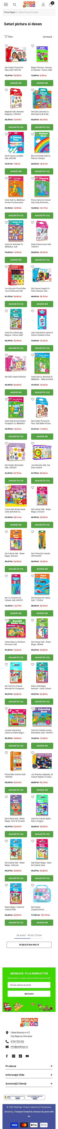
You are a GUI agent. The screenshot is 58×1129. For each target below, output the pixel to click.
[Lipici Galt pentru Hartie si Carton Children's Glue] (42, 319)
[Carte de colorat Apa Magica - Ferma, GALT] (16, 319)
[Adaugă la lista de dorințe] (6, 46)
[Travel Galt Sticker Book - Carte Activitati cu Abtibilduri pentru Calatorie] (16, 496)
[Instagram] (13, 1056)
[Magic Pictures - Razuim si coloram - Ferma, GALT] (42, 54)
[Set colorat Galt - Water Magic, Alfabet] (42, 628)
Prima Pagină (9, 12)
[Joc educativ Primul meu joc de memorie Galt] (16, 275)
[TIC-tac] (20, 1056)
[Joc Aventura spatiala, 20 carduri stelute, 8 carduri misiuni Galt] (42, 761)
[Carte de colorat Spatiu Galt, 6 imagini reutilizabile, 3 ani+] (42, 805)
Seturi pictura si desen (28, 12)
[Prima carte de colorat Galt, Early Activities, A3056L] (42, 186)
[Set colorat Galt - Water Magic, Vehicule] (16, 849)
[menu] (6, 4)
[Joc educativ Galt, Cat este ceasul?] (42, 451)
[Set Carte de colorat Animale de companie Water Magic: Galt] (16, 672)
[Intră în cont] (43, 4)
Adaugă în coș (16, 127)
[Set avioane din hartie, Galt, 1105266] (42, 584)
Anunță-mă (15, 83)
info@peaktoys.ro (19, 1046)
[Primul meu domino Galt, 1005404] (16, 761)
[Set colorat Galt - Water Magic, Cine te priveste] (16, 805)
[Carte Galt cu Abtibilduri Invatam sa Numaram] (16, 186)
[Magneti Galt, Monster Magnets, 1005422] (16, 98)
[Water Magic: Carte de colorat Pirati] (16, 893)
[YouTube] (27, 1056)
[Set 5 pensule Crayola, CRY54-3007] (42, 540)
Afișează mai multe (29, 945)
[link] (29, 1006)
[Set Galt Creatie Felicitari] (16, 363)
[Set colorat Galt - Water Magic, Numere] (16, 540)
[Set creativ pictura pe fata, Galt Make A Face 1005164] (42, 407)
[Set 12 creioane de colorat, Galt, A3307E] (16, 584)
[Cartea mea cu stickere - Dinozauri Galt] (16, 628)
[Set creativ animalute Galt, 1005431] (16, 451)
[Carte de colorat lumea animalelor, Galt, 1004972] (42, 717)
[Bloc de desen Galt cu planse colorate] (42, 142)
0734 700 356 (17, 1041)
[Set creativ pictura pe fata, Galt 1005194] (16, 54)
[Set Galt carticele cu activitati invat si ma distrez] (42, 98)
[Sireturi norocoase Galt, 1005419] (42, 230)
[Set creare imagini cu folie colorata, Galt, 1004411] (42, 275)
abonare (29, 993)
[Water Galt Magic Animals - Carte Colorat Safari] (42, 672)
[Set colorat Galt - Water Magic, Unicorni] (42, 496)
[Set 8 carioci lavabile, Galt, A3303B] (16, 142)
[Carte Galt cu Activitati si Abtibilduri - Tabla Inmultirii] (42, 363)
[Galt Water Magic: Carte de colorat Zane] (42, 849)
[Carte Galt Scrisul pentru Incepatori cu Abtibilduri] (16, 407)
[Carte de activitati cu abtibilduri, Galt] (16, 230)
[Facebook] (7, 1056)
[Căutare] (15, 4)
